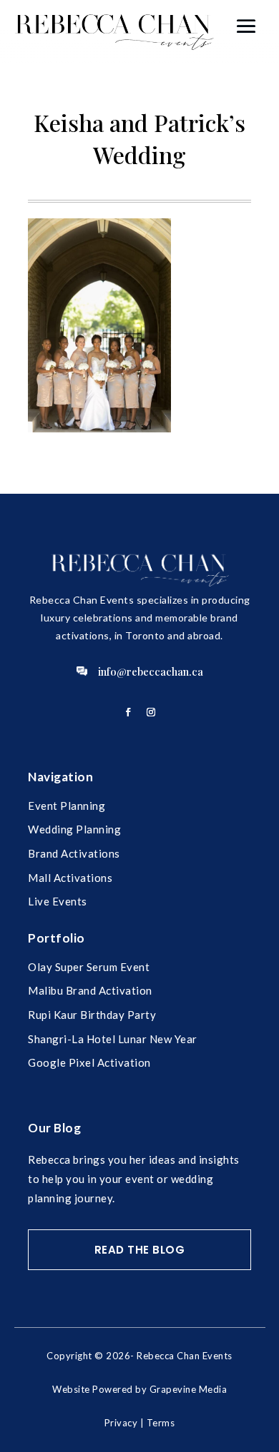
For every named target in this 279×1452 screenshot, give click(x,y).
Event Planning (66, 805)
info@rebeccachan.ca (150, 671)
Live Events (57, 901)
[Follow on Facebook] (128, 712)
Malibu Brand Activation (90, 990)
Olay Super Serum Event (89, 966)
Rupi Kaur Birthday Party (92, 1014)
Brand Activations (74, 853)
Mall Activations (70, 877)
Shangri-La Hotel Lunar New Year (112, 1038)
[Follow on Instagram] (151, 712)
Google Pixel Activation (89, 1062)
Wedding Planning (74, 829)
